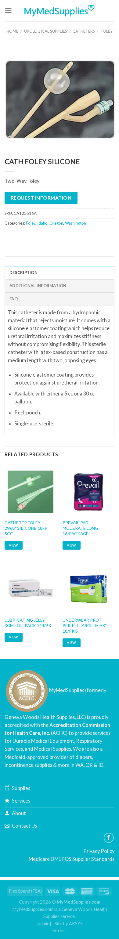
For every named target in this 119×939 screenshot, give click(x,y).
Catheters (84, 31)
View (13, 545)
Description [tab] (23, 272)
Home (12, 31)
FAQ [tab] (13, 298)
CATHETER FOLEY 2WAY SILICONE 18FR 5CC (26, 528)
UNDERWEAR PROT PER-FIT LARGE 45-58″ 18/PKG (84, 625)
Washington (75, 223)
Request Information (41, 197)
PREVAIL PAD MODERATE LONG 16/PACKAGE (80, 528)
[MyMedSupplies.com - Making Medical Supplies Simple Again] (59, 11)
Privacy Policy (98, 851)
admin (43, 923)
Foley (107, 31)
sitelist (59, 930)
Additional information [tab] (38, 285)
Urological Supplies (45, 31)
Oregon (56, 223)
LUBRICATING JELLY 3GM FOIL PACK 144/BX (28, 622)
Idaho (42, 223)
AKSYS (76, 923)
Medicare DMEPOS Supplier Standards (71, 859)
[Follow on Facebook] (109, 838)
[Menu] (8, 10)
